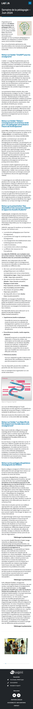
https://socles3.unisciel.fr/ (10, 314)
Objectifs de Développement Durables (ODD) (13, 436)
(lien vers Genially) (22, 417)
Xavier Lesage (25, 540)
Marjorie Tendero (10, 583)
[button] (29, 3)
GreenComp (24, 146)
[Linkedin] (19, 695)
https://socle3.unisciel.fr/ (11, 296)
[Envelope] (14, 695)
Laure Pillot (5, 131)
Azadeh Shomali (14, 540)
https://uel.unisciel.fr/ (23, 275)
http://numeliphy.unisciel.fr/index (14, 288)
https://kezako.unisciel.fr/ (17, 281)
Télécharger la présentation (22, 537)
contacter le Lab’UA (7, 412)
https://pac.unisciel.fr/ (15, 277)
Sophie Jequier (6, 214)
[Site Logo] (6, 3)
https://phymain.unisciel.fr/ (12, 285)
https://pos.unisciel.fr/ (10, 292)
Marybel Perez (14, 477)
